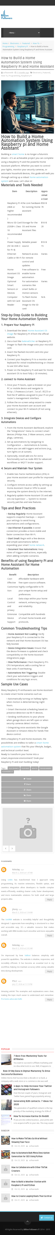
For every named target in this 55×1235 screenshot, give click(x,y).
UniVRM (8, 919)
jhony (15, 909)
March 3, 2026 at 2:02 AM (22, 948)
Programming (8, 46)
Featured (26, 43)
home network (36, 545)
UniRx (10, 880)
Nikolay (16, 869)
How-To (36, 43)
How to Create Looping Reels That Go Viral (31, 1196)
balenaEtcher (28, 341)
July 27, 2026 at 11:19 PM (22, 984)
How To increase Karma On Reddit (31, 1116)
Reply (49, 899)
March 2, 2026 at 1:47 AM (22, 873)
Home (5, 43)
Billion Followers (31, 1229)
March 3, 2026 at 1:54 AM (22, 912)
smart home (18, 154)
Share (28, 784)
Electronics (14, 43)
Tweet (28, 779)
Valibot (28, 955)
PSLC (14, 981)
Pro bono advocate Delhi (11, 999)
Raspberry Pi (22, 46)
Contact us (48, 1218)
